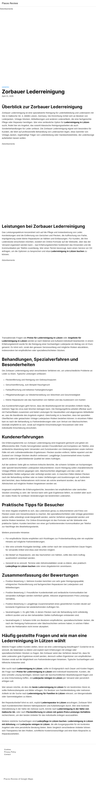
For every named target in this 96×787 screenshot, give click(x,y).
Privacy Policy (10, 752)
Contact (7, 754)
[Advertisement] (48, 45)
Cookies (7, 749)
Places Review (10, 3)
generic (5, 87)
